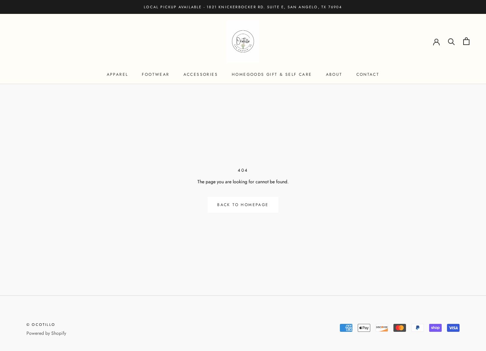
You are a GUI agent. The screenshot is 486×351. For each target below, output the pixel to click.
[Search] (451, 41)
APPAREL (117, 74)
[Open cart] (466, 41)
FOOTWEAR (155, 74)
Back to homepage (242, 205)
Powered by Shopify (46, 333)
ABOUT (334, 74)
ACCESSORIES (200, 74)
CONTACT (368, 74)
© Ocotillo (40, 324)
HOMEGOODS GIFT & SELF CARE (272, 74)
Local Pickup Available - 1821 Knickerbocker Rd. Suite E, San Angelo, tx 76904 (243, 7)
